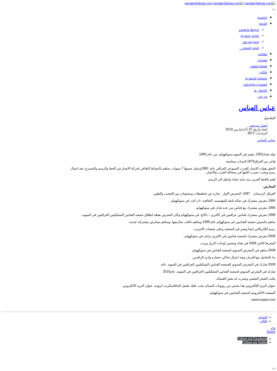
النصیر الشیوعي (249, 48)
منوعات (262, 60)
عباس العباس (257, 107)
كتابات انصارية (250, 36)
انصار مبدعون (250, 42)
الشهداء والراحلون (255, 84)
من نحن (262, 97)
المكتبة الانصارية (256, 78)
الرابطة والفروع (249, 30)
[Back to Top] (273, 368)
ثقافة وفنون (258, 66)
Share (271, 332)
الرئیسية (262, 18)
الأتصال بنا (260, 90)
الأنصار (263, 24)
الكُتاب (263, 72)
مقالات (262, 54)
